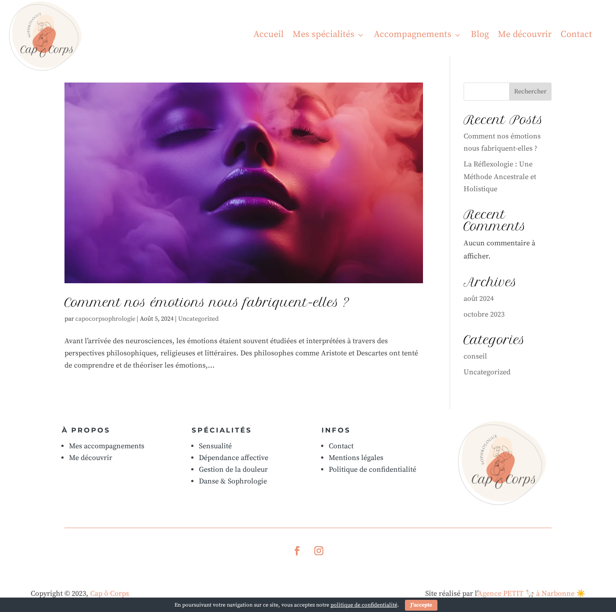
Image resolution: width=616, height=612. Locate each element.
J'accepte (421, 605)
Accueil (268, 34)
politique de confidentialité (364, 605)
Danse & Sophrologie (233, 481)
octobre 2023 (484, 314)
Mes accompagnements (106, 446)
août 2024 (479, 298)
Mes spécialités (329, 34)
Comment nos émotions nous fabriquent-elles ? (206, 302)
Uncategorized (198, 319)
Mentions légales (356, 457)
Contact (576, 34)
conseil (475, 356)
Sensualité (215, 446)
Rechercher (530, 91)
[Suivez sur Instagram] (319, 551)
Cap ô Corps (109, 593)
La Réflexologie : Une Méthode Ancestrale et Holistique (500, 176)
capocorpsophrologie (105, 319)
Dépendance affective (233, 457)
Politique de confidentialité (372, 469)
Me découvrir (525, 34)
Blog (480, 34)
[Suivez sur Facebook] (297, 551)
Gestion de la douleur (233, 469)
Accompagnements (418, 34)
